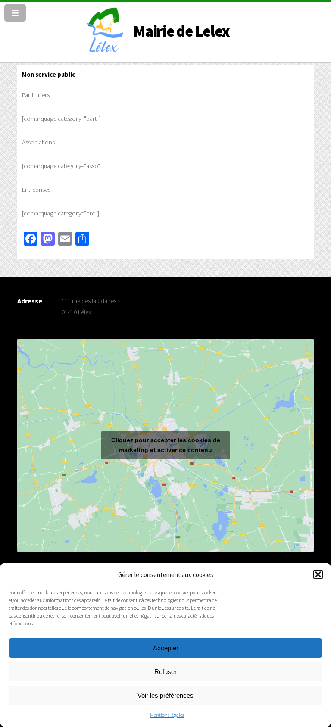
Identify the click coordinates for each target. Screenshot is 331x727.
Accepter (165, 648)
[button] (318, 574)
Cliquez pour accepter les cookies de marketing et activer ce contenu (165, 445)
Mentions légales (167, 714)
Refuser (165, 671)
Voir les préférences (165, 695)
